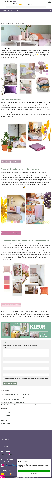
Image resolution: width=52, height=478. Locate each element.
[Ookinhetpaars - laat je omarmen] (10, 1)
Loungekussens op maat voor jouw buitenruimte (12, 402)
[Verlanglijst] (48, 2)
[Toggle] (2, 436)
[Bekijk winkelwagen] (50, 2)
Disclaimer (30, 477)
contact (17, 316)
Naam (4, 359)
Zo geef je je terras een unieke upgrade (10, 399)
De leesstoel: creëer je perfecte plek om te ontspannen (14, 397)
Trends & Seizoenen (6, 415)
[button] (2, 2)
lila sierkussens (36, 257)
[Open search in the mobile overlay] (26, 7)
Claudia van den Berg (19, 23)
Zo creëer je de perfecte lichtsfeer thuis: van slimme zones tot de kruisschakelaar (20, 404)
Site (3, 372)
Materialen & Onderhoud (7, 418)
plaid (13, 109)
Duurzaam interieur (5, 423)
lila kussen (37, 107)
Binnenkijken (4, 420)
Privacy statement (25, 477)
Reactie (5, 347)
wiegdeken (7, 180)
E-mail (4, 365)
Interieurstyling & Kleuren (7, 412)
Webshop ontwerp (35, 477)
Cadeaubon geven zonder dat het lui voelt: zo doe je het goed (15, 394)
